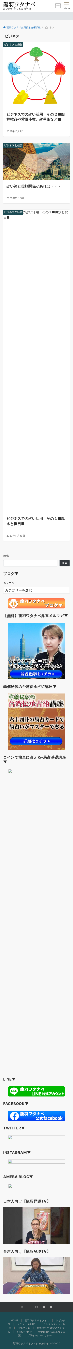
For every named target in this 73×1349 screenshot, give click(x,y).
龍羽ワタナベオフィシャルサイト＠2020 (36, 1343)
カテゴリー (10, 583)
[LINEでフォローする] (44, 1307)
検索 (6, 556)
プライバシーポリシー (39, 1335)
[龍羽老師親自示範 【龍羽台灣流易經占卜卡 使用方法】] (36, 1275)
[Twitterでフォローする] (22, 1307)
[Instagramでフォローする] (36, 1307)
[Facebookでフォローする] (29, 1307)
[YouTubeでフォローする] (51, 1307)
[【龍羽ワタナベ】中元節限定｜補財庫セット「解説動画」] (36, 1225)
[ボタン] (58, 7)
